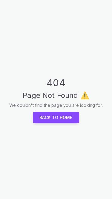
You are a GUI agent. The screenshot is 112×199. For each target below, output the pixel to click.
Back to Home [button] (56, 117)
